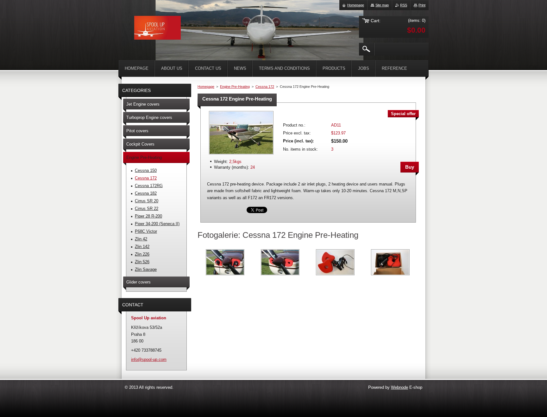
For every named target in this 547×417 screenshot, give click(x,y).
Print (421, 5)
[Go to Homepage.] (157, 29)
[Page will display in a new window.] (241, 155)
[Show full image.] (225, 262)
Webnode (399, 387)
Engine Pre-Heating (235, 86)
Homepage (206, 86)
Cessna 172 (264, 86)
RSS (403, 5)
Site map (382, 5)
